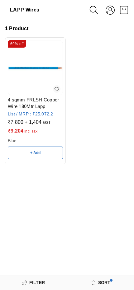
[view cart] (124, 10)
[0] (124, 10)
